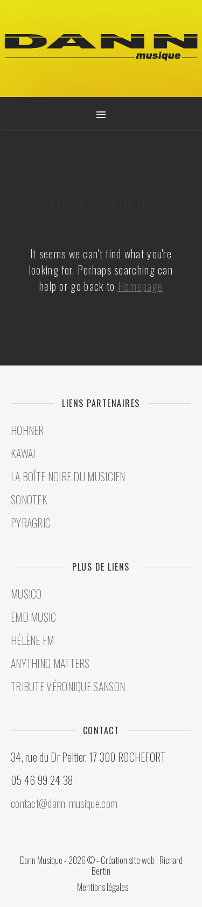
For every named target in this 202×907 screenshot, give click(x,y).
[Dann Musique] (101, 47)
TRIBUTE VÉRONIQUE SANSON (68, 686)
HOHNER (27, 430)
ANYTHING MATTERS (50, 663)
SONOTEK (29, 499)
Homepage (140, 286)
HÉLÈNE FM (32, 640)
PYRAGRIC (31, 523)
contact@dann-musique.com (64, 803)
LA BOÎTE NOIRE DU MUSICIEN (68, 476)
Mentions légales (102, 887)
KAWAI (23, 453)
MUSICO (26, 594)
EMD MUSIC (34, 617)
